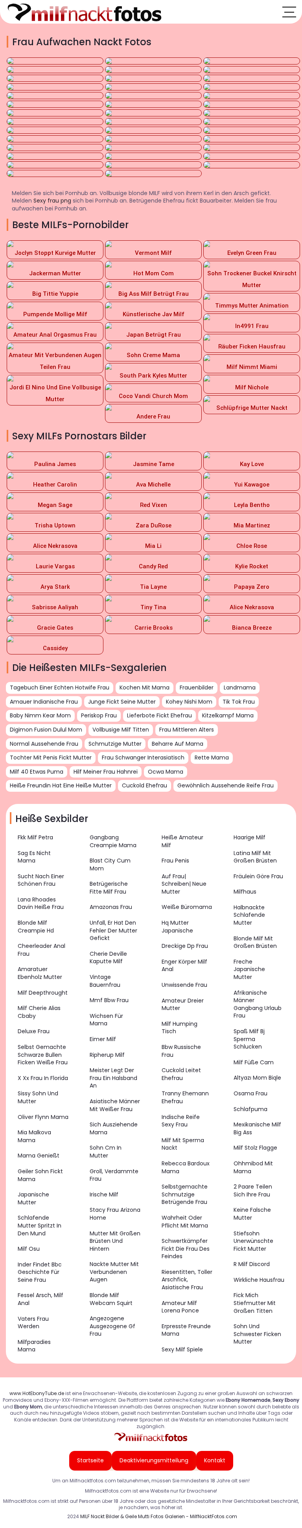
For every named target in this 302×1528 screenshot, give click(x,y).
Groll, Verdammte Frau (114, 1175)
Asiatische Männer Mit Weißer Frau (115, 1105)
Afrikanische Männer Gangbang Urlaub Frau (258, 1004)
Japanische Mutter (33, 1198)
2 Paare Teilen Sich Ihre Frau (253, 1190)
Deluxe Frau (34, 1031)
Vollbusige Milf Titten (120, 730)
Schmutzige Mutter (115, 744)
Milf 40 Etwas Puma (36, 772)
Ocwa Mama (165, 772)
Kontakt (214, 1460)
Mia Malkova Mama (34, 1136)
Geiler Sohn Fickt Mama (40, 1175)
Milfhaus (245, 892)
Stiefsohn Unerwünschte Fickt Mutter (253, 1241)
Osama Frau (250, 1093)
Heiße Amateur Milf (182, 841)
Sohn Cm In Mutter (106, 1151)
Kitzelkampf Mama (228, 715)
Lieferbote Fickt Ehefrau (159, 715)
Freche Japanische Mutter (249, 969)
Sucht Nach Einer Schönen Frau (41, 880)
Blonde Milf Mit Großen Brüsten (255, 942)
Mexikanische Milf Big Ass (257, 1128)
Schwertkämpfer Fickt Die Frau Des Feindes (186, 1248)
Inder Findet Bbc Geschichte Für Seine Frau (40, 1272)
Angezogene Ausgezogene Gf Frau (112, 1326)
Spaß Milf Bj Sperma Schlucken (249, 1039)
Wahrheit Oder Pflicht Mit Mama (185, 1221)
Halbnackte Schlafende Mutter (249, 915)
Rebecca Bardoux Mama (186, 1167)
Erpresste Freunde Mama (186, 1330)
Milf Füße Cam (254, 1062)
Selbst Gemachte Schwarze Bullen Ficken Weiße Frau (43, 1054)
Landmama (240, 687)
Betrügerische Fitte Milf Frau (109, 888)
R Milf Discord (252, 1264)
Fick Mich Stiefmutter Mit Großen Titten (255, 1302)
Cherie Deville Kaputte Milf (108, 958)
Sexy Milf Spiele (182, 1349)
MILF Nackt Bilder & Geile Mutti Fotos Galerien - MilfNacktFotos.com (158, 1516)
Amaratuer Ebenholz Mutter (40, 973)
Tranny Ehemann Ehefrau (185, 1097)
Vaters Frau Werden (33, 1323)
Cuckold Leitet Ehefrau (181, 1074)
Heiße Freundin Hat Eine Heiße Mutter (61, 785)
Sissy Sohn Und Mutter (38, 1097)
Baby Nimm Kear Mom (40, 715)
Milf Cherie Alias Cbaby (39, 1012)
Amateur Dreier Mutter (183, 1004)
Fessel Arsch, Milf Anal (40, 1299)
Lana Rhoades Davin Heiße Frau (41, 903)
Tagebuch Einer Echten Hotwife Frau (59, 687)
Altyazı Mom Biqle (257, 1078)
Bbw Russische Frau (181, 1051)
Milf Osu (29, 1249)
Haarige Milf (249, 837)
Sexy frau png (52, 201)
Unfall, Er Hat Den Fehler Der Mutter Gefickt (113, 930)
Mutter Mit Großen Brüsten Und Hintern (115, 1241)
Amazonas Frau (111, 907)
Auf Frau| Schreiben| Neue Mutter (184, 884)
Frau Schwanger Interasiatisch (143, 757)
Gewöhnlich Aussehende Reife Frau (225, 785)
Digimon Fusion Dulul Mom (46, 730)
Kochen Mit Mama (144, 687)
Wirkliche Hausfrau (259, 1280)
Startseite (90, 1460)
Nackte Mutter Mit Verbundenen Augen (114, 1271)
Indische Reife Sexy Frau (181, 1121)
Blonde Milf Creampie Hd (36, 926)
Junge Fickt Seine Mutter (122, 702)
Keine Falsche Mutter (252, 1214)
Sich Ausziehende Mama (114, 1128)
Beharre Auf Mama (177, 744)
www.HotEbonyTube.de (36, 1393)
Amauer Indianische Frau (44, 702)
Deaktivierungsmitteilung (154, 1460)
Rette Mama (212, 757)
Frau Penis (175, 860)
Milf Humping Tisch (179, 1028)
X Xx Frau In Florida (43, 1078)
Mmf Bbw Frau (109, 1000)
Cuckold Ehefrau (144, 785)
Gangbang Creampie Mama (113, 841)
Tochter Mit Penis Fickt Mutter (51, 757)
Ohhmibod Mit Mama (253, 1167)
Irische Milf (104, 1194)
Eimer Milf (103, 1039)
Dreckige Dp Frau (185, 946)
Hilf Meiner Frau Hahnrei (106, 772)
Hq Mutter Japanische (177, 926)
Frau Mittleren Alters (186, 730)
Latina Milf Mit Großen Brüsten (255, 857)
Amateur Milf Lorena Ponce (180, 1307)
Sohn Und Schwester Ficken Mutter (257, 1334)
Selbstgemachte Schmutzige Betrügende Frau (185, 1194)
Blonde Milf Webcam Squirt (111, 1299)
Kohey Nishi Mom (189, 702)
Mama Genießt (38, 1155)
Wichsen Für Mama (106, 1020)
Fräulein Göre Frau (258, 876)
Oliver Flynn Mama (43, 1117)
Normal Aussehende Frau (44, 744)
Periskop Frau (99, 715)
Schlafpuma (250, 1109)
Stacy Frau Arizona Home (115, 1214)
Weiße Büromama (187, 907)
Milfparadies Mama (34, 1346)
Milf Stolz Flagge (255, 1148)
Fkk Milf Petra (35, 837)
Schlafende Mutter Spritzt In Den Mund (39, 1225)
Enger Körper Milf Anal (184, 965)
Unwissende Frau (184, 985)
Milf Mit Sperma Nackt (183, 1144)
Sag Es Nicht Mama (34, 857)
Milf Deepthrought (43, 993)
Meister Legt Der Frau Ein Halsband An (113, 1077)
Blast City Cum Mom (110, 864)
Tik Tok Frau (239, 702)
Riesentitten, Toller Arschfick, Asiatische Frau (187, 1279)
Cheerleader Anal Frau (41, 950)
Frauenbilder (197, 687)
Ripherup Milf (107, 1055)
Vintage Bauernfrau (105, 981)
